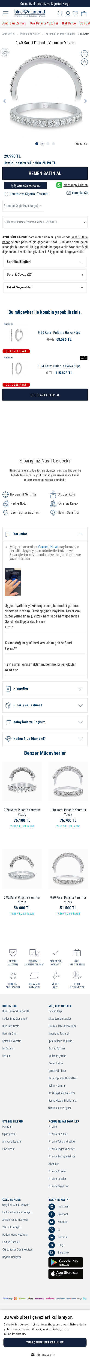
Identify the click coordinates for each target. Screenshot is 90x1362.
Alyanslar (53, 1164)
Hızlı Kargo (69, 23)
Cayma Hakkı (55, 1063)
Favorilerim (8, 1149)
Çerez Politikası (57, 1070)
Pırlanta (52, 1126)
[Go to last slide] (4, 101)
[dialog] (45, 1336)
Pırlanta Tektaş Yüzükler (61, 1141)
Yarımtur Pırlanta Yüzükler (60, 34)
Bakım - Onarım (57, 1085)
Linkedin (62, 1237)
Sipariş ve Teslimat (58, 1033)
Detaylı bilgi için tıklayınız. (44, 1334)
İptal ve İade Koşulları (60, 1041)
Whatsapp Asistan (75, 185)
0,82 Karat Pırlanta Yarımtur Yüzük (22, 900)
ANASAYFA (8, 34)
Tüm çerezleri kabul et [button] (45, 1342)
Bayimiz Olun (9, 1033)
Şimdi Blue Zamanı (14, 23)
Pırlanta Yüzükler (30, 34)
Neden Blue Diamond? (14, 1018)
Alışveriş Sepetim (11, 1141)
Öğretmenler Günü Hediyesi (17, 1249)
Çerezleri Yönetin (11, 1041)
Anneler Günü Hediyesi (15, 1219)
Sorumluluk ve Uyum (59, 1108)
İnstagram (63, 1206)
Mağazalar (8, 1048)
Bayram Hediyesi (11, 1257)
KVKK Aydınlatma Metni (61, 1093)
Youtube (62, 1222)
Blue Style (63, 1252)
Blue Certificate (10, 1026)
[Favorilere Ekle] (84, 53)
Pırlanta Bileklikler (58, 1186)
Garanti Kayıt (48, 546)
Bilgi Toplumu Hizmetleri (62, 1078)
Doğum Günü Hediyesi (14, 1234)
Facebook (63, 1214)
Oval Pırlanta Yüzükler (44, 23)
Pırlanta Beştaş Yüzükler (62, 1156)
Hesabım (7, 1126)
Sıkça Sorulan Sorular (59, 1018)
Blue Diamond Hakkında (15, 1011)
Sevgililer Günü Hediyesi (15, 1205)
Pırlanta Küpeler (57, 1178)
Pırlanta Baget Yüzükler (61, 1149)
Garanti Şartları (56, 1048)
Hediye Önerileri (11, 1242)
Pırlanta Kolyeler (57, 1171)
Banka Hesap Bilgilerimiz (62, 1100)
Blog (60, 1245)
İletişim (6, 1056)
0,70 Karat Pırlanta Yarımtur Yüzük (22, 812)
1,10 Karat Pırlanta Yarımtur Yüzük (68, 812)
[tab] (36, 143)
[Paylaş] (84, 61)
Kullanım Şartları (57, 1056)
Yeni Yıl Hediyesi (11, 1227)
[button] (45, 262)
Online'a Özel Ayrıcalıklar (62, 1026)
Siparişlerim (8, 1134)
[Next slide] (85, 101)
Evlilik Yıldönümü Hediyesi (17, 1212)
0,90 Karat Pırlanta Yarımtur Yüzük (68, 900)
